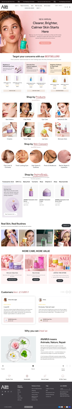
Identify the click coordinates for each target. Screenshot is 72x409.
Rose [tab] (41, 182)
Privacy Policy (35, 394)
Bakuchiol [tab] (26, 182)
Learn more (26, 204)
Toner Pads (20, 398)
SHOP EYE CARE (12, 90)
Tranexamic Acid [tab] (8, 182)
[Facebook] (2, 391)
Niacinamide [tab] (63, 182)
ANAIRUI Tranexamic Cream (44, 200)
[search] (65, 7)
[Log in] (67, 7)
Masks (19, 390)
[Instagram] (8, 391)
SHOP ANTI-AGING (36, 90)
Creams (19, 396)
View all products (35, 100)
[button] (59, 6)
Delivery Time (35, 399)
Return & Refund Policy (37, 388)
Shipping (34, 390)
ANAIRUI (10, 407)
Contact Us (48, 396)
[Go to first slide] (70, 366)
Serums (19, 392)
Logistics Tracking (50, 388)
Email (62, 388)
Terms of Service (35, 392)
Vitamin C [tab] (48, 182)
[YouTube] (2, 394)
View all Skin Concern (35, 147)
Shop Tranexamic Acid (10, 214)
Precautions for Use (50, 392)
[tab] (33, 51)
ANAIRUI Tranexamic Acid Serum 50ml (62, 200)
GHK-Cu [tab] (18, 182)
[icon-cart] (69, 7)
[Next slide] (70, 292)
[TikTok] (11, 391)
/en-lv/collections (4, 11)
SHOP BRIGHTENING (59, 90)
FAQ (47, 390)
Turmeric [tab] (35, 182)
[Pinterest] (5, 391)
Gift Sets (19, 400)
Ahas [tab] (55, 182)
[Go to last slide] (67, 292)
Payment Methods (50, 394)
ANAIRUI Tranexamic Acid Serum (30, 200)
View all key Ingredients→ (36, 178)
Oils (18, 394)
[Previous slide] (67, 366)
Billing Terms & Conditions (35, 397)
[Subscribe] (69, 389)
